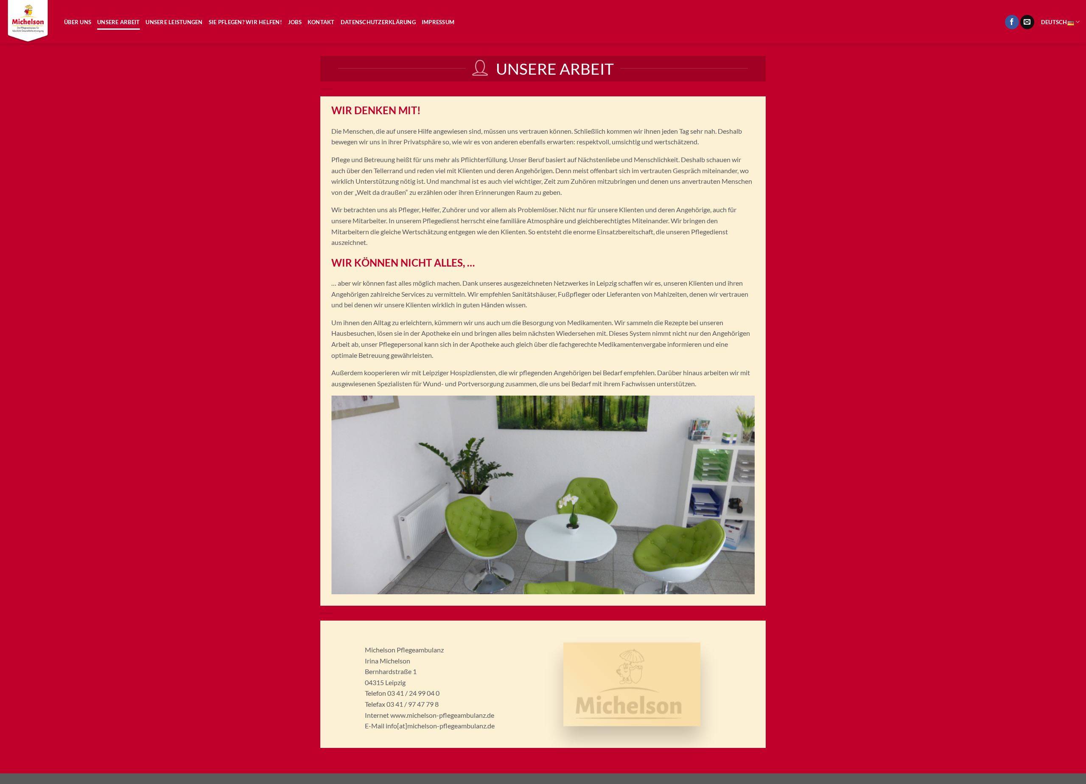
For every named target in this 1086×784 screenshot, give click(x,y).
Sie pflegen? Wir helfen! (245, 22)
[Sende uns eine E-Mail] (1027, 22)
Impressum (438, 22)
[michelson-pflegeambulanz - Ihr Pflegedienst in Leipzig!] (28, 21)
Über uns (77, 22)
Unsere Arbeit (118, 22)
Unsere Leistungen (174, 22)
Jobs (295, 22)
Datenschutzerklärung (378, 22)
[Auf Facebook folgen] (1012, 22)
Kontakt (321, 22)
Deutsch (1054, 22)
